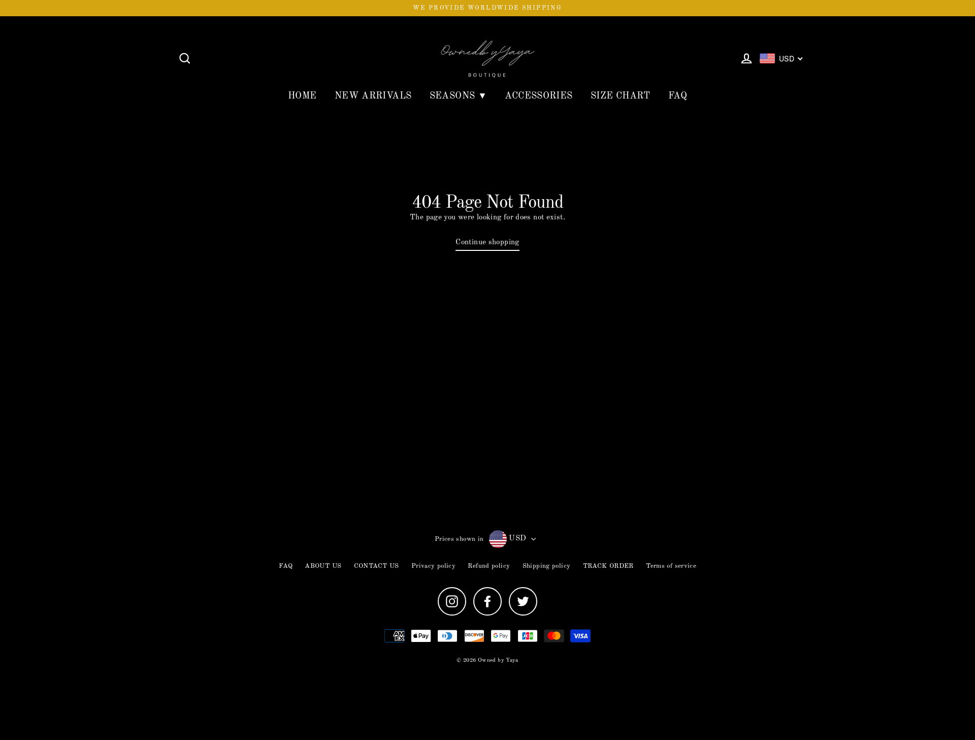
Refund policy (489, 566)
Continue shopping (487, 242)
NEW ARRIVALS (373, 96)
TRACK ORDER (608, 566)
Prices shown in (459, 539)
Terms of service (671, 566)
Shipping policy (547, 566)
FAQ (677, 96)
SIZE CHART (621, 96)
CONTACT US (376, 566)
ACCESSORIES (538, 96)
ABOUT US (323, 566)
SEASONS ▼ (458, 96)
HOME (302, 96)
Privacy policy (433, 566)
